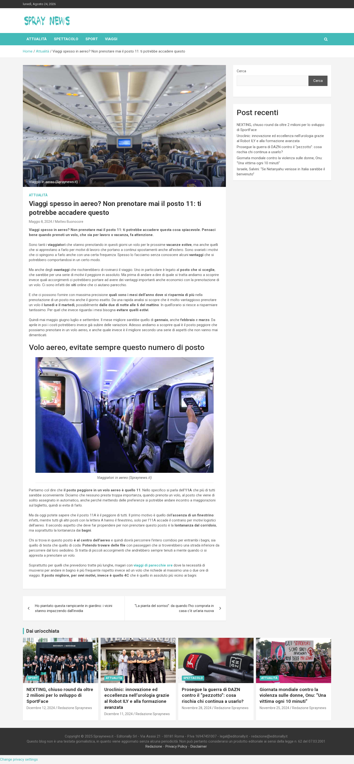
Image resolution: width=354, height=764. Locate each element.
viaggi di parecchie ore (153, 565)
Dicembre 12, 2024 (40, 708)
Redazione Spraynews (75, 708)
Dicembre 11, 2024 (118, 714)
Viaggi (111, 39)
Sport (91, 39)
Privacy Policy (176, 746)
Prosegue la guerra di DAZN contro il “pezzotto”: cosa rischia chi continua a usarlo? (212, 695)
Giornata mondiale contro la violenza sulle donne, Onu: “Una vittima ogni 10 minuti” (293, 695)
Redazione (153, 746)
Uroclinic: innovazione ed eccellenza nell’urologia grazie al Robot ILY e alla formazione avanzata (136, 698)
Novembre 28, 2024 (196, 708)
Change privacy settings (19, 759)
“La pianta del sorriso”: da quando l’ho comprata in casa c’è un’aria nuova (174, 608)
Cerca (241, 71)
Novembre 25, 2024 (274, 708)
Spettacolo (66, 39)
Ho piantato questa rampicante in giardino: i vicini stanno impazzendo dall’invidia (73, 608)
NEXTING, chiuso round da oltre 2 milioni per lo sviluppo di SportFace (59, 695)
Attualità (36, 39)
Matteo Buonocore (69, 222)
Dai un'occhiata (42, 631)
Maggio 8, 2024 (40, 222)
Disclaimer (198, 746)
